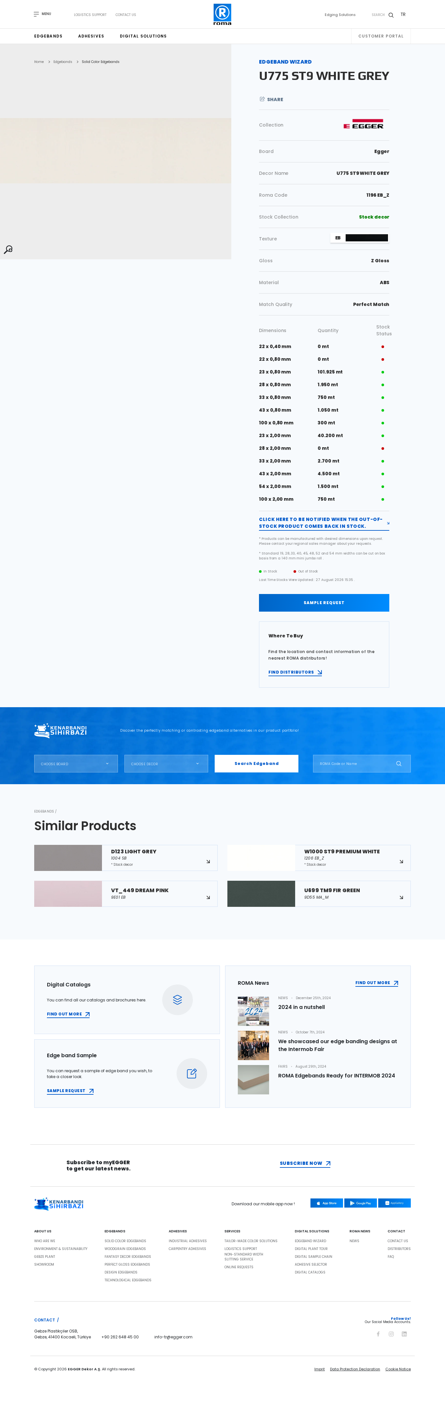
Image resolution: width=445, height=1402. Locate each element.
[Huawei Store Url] (394, 1203)
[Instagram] (391, 1333)
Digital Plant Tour (311, 1249)
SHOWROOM (44, 1264)
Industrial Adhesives (188, 1241)
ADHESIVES (178, 1231)
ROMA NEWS (360, 1231)
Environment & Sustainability (60, 1249)
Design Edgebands (121, 1272)
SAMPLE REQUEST (324, 602)
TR (403, 14)
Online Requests (238, 1267)
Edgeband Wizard (310, 1241)
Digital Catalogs (310, 1272)
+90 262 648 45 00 (120, 1337)
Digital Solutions (143, 36)
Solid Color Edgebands (100, 62)
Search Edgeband (257, 763)
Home (39, 62)
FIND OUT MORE (64, 1014)
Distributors (399, 1249)
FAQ (391, 1257)
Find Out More (372, 982)
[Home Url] (223, 14)
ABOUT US (42, 1231)
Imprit (319, 1369)
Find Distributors (291, 672)
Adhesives (91, 36)
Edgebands (48, 36)
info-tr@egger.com (173, 1337)
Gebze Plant (44, 1257)
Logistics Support (90, 15)
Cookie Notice (398, 1369)
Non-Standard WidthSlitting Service (243, 1257)
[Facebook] (378, 1333)
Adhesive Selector (311, 1264)
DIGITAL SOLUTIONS (312, 1231)
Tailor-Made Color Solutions (251, 1241)
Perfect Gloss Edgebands (127, 1264)
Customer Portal (381, 36)
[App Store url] (326, 1203)
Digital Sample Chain (313, 1257)
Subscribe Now (301, 1163)
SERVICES (232, 1231)
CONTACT (396, 1231)
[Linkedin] (404, 1333)
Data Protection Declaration (355, 1369)
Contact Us (126, 15)
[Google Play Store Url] (360, 1203)
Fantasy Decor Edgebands (128, 1257)
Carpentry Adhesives (187, 1249)
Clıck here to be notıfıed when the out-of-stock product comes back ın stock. (321, 522)
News (354, 1241)
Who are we (44, 1241)
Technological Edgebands (128, 1280)
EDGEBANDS (115, 1231)
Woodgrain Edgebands (125, 1249)
